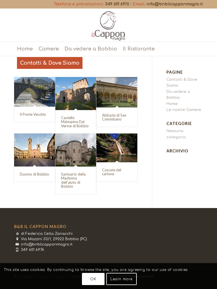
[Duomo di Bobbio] (34, 150)
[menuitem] (25, 49)
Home (172, 104)
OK (93, 279)
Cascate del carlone (111, 172)
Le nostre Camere (183, 110)
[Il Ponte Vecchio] (34, 92)
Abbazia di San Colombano (114, 117)
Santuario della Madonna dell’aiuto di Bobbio (73, 180)
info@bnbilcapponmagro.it (174, 4)
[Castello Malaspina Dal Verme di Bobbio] (75, 93)
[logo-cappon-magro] (108, 25)
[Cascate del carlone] (116, 147)
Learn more (121, 279)
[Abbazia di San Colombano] (116, 92)
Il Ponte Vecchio (33, 114)
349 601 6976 (117, 4)
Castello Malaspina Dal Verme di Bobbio (75, 121)
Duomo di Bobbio (34, 174)
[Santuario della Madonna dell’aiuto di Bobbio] (75, 150)
